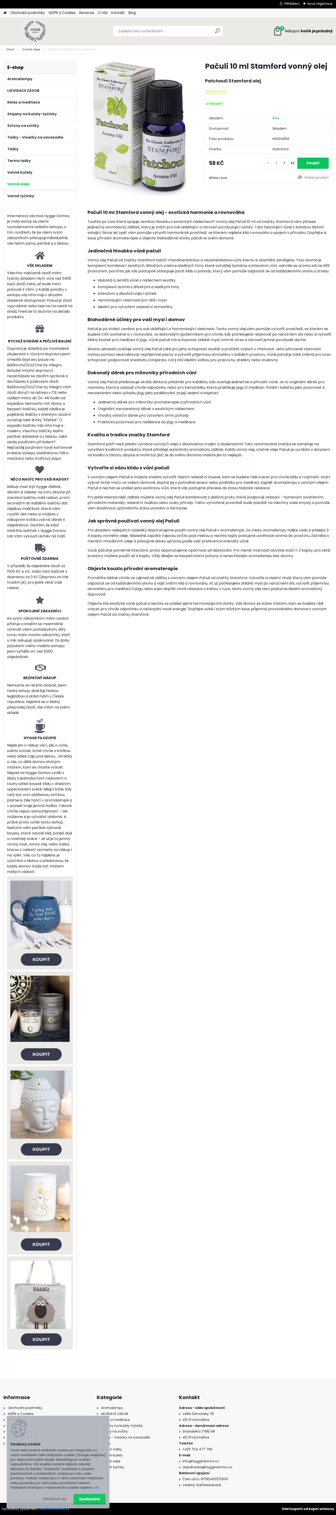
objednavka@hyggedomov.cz (207, 1467)
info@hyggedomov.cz (200, 1461)
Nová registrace (320, 3)
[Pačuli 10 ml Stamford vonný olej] (139, 128)
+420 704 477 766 (197, 1449)
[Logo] (34, 31)
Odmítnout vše (54, 1499)
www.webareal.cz (54, 1509)
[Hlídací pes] (300, 178)
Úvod (10, 49)
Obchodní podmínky (27, 12)
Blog (132, 12)
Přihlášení (291, 3)
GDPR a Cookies (62, 12)
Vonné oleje (31, 49)
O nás (103, 12)
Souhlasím (89, 1499)
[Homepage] (5, 12)
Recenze (86, 12)
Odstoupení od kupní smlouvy (308, 1509)
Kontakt (118, 12)
